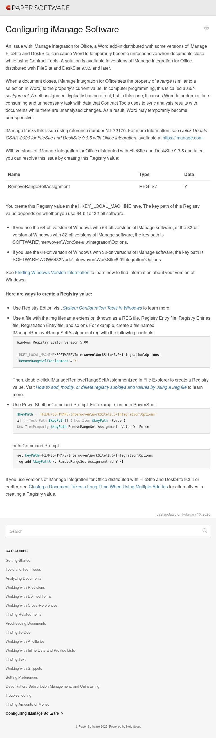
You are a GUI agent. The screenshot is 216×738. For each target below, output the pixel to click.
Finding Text (16, 659)
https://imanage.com (182, 137)
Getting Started (18, 560)
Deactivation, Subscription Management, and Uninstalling (52, 686)
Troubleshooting (18, 695)
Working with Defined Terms (29, 596)
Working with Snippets (24, 668)
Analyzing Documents (24, 578)
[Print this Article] (206, 28)
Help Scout (133, 726)
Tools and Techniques (23, 569)
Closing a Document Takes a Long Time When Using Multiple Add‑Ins (98, 486)
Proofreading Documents (26, 623)
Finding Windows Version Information (52, 272)
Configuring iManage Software (33, 713)
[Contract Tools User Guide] (8, 4)
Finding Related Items (24, 614)
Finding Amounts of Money (28, 704)
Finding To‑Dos (18, 632)
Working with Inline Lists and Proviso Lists (40, 650)
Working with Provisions (25, 587)
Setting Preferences (22, 677)
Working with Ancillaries (25, 641)
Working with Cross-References (32, 605)
